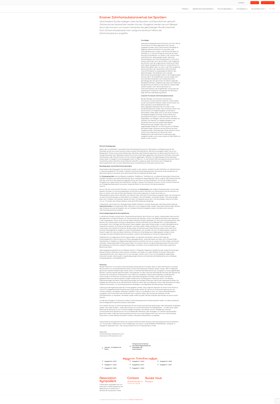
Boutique (255, 3)
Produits (185, 9)
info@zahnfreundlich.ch (135, 381)
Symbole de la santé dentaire (203, 9)
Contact (241, 3)
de (270, 9)
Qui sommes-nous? (257, 9)
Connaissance (241, 9)
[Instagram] (149, 382)
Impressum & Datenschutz (136, 399)
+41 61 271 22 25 (133, 383)
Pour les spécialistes (224, 9)
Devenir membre (267, 3)
